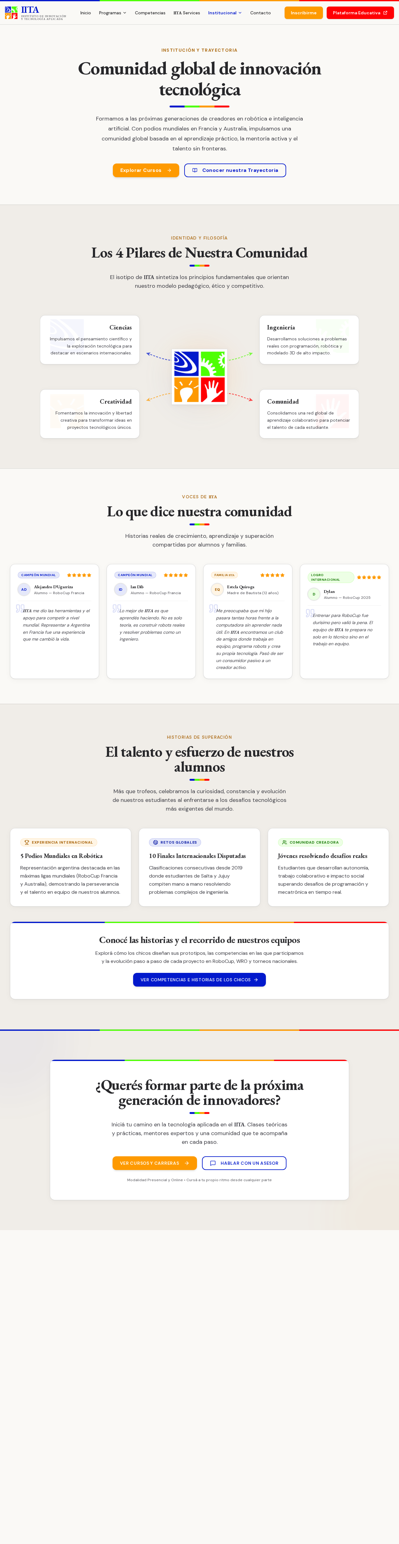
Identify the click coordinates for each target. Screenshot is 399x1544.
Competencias (150, 13)
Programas (110, 13)
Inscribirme (304, 13)
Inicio (85, 13)
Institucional (222, 13)
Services (187, 13)
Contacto (260, 13)
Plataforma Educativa (356, 13)
